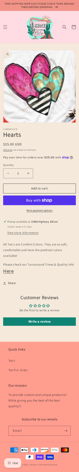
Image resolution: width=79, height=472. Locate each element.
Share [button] (12, 283)
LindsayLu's (34, 464)
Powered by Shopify (49, 464)
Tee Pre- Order (18, 370)
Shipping (7, 150)
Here (8, 271)
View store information (23, 233)
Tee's (11, 360)
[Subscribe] (65, 431)
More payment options (39, 210)
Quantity (8, 165)
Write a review (39, 321)
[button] (5, 27)
